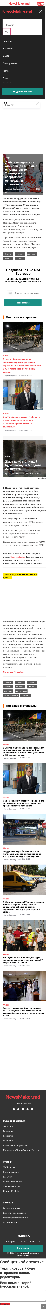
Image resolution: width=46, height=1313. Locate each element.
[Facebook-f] (14, 1109)
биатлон (8, 254)
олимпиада (8, 258)
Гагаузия (7, 1176)
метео (32, 682)
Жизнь (6, 356)
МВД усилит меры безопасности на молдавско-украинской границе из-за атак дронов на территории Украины (22, 853)
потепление (8, 691)
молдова (8, 687)
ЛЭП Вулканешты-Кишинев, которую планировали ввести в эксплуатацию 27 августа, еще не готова (23, 960)
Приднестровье (11, 1172)
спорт (20, 258)
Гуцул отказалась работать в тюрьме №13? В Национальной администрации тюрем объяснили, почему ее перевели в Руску (23, 1012)
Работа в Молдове (12, 1181)
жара (20, 682)
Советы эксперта (11, 1186)
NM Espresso (9, 1167)
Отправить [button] (5, 1304)
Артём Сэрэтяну (11, 376)
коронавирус (32, 254)
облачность (20, 687)
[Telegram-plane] (32, 1109)
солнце (25, 695)
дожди (8, 682)
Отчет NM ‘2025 (11, 1191)
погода (32, 687)
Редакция (8, 1131)
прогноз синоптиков (11, 695)
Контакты (8, 1136)
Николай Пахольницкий (15, 189)
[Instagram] (23, 1109)
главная (20, 254)
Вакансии (8, 1140)
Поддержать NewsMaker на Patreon (21, 1150)
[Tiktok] (28, 1109)
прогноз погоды (21, 691)
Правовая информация (15, 1145)
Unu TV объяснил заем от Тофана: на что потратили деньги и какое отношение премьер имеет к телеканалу (23, 803)
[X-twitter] (18, 1109)
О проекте (8, 1126)
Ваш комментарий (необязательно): (15, 1284)
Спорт (7, 158)
